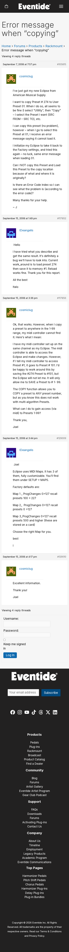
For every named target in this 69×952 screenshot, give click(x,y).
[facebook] (13, 712)
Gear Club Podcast (34, 795)
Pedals (34, 742)
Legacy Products (34, 853)
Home (6, 46)
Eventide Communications (34, 862)
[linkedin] (56, 712)
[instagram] (20, 712)
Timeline (34, 845)
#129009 (61, 438)
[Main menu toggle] (61, 6)
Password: (11, 630)
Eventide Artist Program (34, 791)
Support (34, 802)
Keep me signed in (14, 646)
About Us (34, 841)
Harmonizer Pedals (34, 875)
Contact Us (34, 826)
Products (35, 46)
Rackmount (54, 46)
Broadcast (34, 755)
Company (34, 833)
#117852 (61, 218)
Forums (19, 46)
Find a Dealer (34, 763)
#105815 (61, 64)
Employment (34, 849)
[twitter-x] (49, 712)
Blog (34, 778)
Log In (10, 655)
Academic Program (34, 857)
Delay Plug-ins (34, 892)
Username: (11, 618)
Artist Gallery (34, 786)
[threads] (42, 712)
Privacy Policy (36, 935)
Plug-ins (34, 746)
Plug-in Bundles (34, 897)
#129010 (61, 556)
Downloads (34, 813)
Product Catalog (34, 759)
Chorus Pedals (34, 884)
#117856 (61, 297)
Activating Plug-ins (34, 822)
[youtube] (27, 712)
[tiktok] (34, 712)
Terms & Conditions (51, 931)
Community (34, 770)
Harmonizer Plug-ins (34, 888)
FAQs (34, 809)
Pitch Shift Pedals (34, 880)
